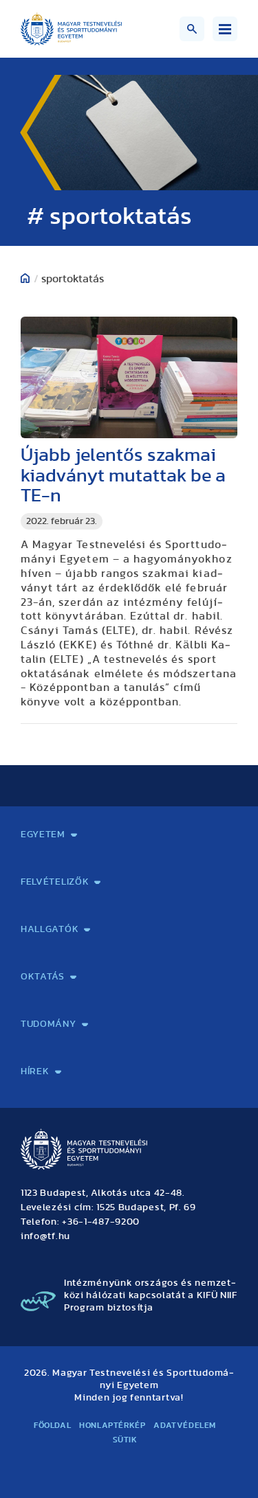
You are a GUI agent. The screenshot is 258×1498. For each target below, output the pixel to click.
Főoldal (52, 1425)
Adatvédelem (184, 1425)
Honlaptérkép (112, 1425)
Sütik (125, 1439)
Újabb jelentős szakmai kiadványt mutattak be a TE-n (123, 476)
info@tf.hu (45, 1236)
